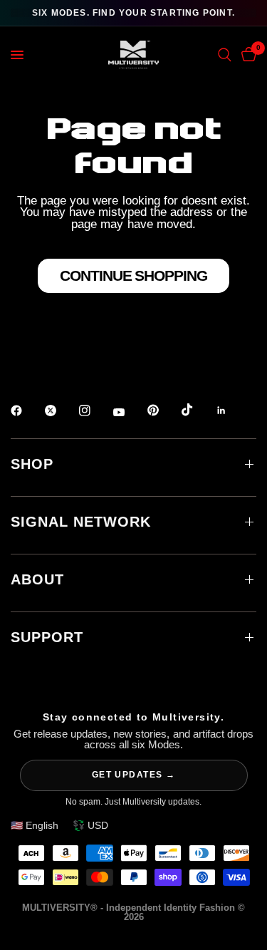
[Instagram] (94, 410)
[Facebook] (26, 410)
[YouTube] (129, 412)
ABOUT (37, 579)
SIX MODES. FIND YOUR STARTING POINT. (133, 13)
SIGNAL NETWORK (81, 522)
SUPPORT (47, 637)
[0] (246, 54)
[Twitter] (60, 410)
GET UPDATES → (134, 775)
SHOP (32, 464)
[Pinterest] (163, 409)
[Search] (224, 54)
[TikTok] (197, 409)
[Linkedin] (231, 410)
